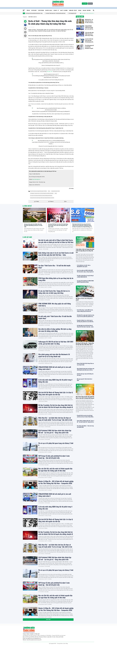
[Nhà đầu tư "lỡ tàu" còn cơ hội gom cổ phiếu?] (85, 291)
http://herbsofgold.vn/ (36, 179)
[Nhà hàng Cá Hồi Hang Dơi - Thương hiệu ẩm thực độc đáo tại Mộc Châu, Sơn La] (85, 336)
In (65, 201)
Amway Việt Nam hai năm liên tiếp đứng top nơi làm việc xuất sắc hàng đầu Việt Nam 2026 (58, 225)
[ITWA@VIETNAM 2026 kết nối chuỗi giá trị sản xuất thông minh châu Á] (30, 370)
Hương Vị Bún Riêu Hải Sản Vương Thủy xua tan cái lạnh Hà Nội (85, 364)
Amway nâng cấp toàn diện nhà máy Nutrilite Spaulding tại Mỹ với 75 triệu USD (33, 225)
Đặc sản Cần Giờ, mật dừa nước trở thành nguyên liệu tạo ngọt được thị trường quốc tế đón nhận (55, 469)
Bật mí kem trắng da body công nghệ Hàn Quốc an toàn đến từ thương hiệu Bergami (85, 397)
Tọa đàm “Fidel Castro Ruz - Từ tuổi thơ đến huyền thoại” (36, 13)
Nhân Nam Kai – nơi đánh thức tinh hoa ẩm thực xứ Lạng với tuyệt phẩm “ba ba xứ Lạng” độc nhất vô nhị (55, 419)
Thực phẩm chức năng (83, 287)
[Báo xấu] (25, 36)
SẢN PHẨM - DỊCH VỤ (47, 629)
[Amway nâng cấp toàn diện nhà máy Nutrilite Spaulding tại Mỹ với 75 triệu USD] (34, 215)
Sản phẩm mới (81, 238)
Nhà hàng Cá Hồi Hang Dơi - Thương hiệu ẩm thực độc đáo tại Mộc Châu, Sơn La (85, 343)
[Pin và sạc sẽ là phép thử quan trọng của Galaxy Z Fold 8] (30, 446)
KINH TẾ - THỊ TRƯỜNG (48, 287)
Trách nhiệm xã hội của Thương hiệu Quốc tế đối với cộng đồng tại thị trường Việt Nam (85, 250)
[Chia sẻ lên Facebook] (25, 25)
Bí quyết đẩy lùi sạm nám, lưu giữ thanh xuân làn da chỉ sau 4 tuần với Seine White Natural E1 (85, 416)
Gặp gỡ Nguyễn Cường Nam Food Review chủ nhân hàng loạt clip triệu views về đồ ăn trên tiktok (85, 369)
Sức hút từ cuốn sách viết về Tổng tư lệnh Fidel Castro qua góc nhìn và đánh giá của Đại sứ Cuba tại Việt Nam (55, 241)
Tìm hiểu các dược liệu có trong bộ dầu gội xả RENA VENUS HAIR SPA (85, 276)
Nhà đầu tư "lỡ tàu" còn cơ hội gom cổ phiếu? (84, 299)
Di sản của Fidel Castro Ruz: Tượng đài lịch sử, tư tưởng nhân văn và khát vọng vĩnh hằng (54, 292)
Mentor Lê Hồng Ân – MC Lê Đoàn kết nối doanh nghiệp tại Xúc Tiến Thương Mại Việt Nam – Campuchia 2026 (55, 482)
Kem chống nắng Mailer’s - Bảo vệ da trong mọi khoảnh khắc (85, 426)
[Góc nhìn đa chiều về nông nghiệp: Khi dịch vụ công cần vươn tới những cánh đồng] (30, 332)
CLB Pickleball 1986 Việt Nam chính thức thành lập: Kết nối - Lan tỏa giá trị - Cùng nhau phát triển (54, 431)
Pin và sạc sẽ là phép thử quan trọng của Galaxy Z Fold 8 (55, 444)
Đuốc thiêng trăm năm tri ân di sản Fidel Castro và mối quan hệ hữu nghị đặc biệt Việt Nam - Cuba (55, 254)
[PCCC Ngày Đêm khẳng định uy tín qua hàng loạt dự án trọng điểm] (30, 281)
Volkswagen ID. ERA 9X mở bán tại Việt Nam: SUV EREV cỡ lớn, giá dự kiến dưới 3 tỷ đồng (55, 342)
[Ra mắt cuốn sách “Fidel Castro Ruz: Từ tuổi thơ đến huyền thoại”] (30, 319)
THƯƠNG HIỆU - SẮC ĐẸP (48, 363)
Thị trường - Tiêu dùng (47, 388)
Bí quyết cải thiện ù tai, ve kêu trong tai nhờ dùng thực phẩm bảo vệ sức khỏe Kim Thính (85, 321)
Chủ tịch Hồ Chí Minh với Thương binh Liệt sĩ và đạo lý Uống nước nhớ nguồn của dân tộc (55, 393)
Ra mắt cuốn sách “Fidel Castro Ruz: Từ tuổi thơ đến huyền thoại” (55, 317)
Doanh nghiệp (46, 464)
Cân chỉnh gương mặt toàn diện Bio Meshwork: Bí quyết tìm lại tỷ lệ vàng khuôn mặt (54, 355)
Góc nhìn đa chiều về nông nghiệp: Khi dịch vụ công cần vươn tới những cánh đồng (54, 330)
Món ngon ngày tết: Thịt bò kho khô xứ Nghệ (84, 379)
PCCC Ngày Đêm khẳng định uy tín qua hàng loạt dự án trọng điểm (60, 13)
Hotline (85, 3)
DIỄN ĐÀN (45, 401)
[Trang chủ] (25, 21)
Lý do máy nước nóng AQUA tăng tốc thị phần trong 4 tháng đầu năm (55, 381)
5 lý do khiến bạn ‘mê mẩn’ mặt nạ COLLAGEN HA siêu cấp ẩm (83, 266)
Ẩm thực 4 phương (82, 332)
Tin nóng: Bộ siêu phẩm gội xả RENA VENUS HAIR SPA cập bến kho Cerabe (85, 281)
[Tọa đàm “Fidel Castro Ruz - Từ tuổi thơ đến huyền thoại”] (30, 268)
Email (91, 3)
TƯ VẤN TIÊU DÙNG (47, 426)
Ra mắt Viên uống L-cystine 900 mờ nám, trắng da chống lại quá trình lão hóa (85, 310)
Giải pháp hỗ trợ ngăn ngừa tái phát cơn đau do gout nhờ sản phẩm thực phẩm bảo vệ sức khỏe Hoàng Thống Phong (85, 315)
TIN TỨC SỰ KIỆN (45, 249)
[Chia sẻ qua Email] (25, 28)
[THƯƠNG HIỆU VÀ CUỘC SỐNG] (58, 3)
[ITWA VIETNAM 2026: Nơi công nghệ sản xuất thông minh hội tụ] (30, 306)
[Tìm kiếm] (93, 10)
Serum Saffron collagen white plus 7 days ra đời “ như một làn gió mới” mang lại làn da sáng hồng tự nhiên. (85, 421)
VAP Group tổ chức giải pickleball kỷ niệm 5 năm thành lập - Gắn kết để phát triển (54, 457)
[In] (25, 32)
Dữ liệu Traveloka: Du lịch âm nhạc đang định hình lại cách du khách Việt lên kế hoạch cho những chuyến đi (55, 406)
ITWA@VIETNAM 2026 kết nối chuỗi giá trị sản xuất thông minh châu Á (54, 368)
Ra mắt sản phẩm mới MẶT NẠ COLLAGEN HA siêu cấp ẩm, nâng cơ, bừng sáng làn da (85, 271)
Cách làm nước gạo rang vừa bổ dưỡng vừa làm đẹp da (85, 374)
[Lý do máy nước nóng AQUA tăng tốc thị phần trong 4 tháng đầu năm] (30, 383)
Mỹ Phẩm (79, 385)
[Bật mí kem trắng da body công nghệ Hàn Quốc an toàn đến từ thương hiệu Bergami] (85, 389)
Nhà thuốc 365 (49, 71)
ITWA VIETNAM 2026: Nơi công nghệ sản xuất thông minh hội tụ (54, 304)
